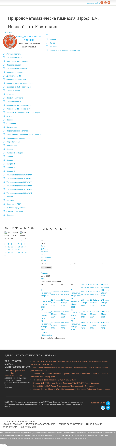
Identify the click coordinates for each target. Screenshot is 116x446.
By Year (44, 246)
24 (6, 253)
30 (25, 253)
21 (19, 250)
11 (9, 247)
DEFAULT (44, 332)
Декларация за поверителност (40, 424)
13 (16, 247)
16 (25, 247)
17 (6, 250)
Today (43, 255)
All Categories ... (47, 335)
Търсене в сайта (93, 3)
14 (19, 247)
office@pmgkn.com (17, 371)
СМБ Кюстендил (28, 427)
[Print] (45, 236)
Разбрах (3, 445)
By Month (44, 249)
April (42, 279)
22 (22, 250)
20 (16, 250)
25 (9, 253)
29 (22, 253)
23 (25, 250)
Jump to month (46, 257)
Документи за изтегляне (70, 424)
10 (6, 247)
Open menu (7, 32)
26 (12, 253)
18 (9, 250)
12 (12, 247)
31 (6, 255)
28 (19, 253)
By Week (44, 252)
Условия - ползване (12, 424)
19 (12, 250)
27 (16, 253)
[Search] (45, 260)
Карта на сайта (10, 427)
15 (22, 247)
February (44, 273)
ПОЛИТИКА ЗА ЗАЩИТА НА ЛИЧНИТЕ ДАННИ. (43, 435)
